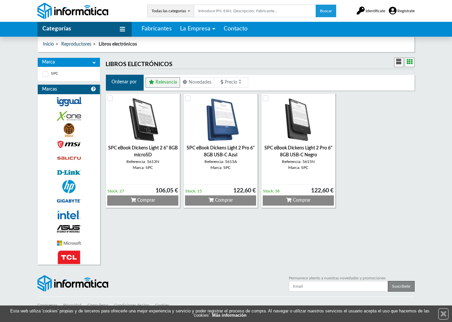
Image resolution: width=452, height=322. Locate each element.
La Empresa (195, 29)
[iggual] (69, 101)
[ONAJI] (69, 130)
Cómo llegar (97, 305)
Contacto (236, 29)
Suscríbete (401, 286)
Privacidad (72, 305)
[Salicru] (69, 158)
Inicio (48, 44)
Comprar (145, 200)
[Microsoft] (69, 243)
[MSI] (69, 144)
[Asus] (69, 229)
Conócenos (47, 305)
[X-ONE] (69, 116)
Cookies (162, 305)
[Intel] (69, 215)
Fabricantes (157, 29)
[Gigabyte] (69, 201)
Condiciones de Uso (131, 305)
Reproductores (76, 44)
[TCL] (69, 257)
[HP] (69, 187)
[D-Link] (69, 172)
